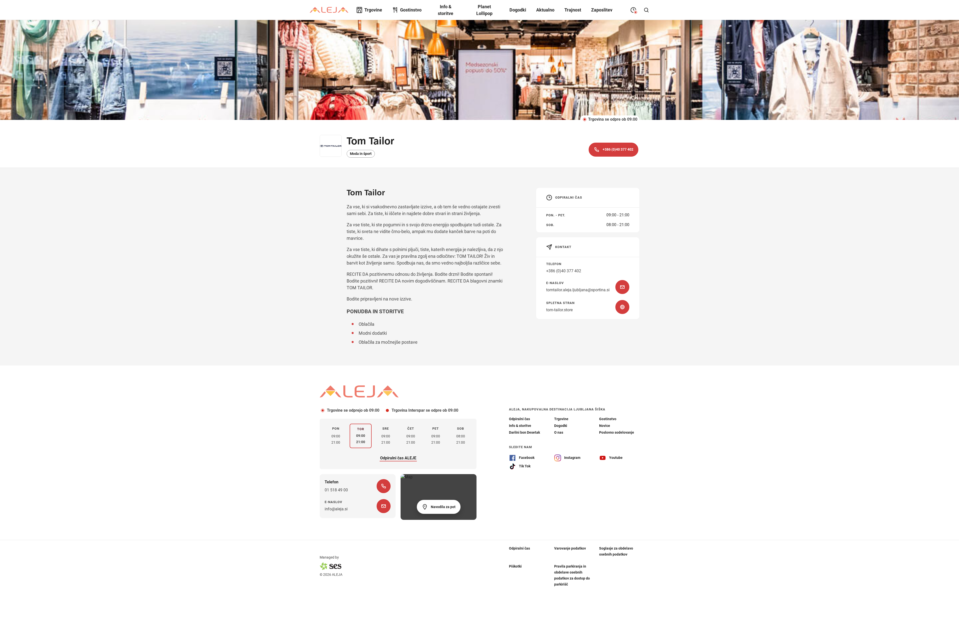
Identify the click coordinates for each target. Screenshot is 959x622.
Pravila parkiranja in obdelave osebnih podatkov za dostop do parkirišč (572, 575)
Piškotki (515, 566)
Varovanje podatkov (570, 548)
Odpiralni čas (519, 548)
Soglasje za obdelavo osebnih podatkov (616, 551)
